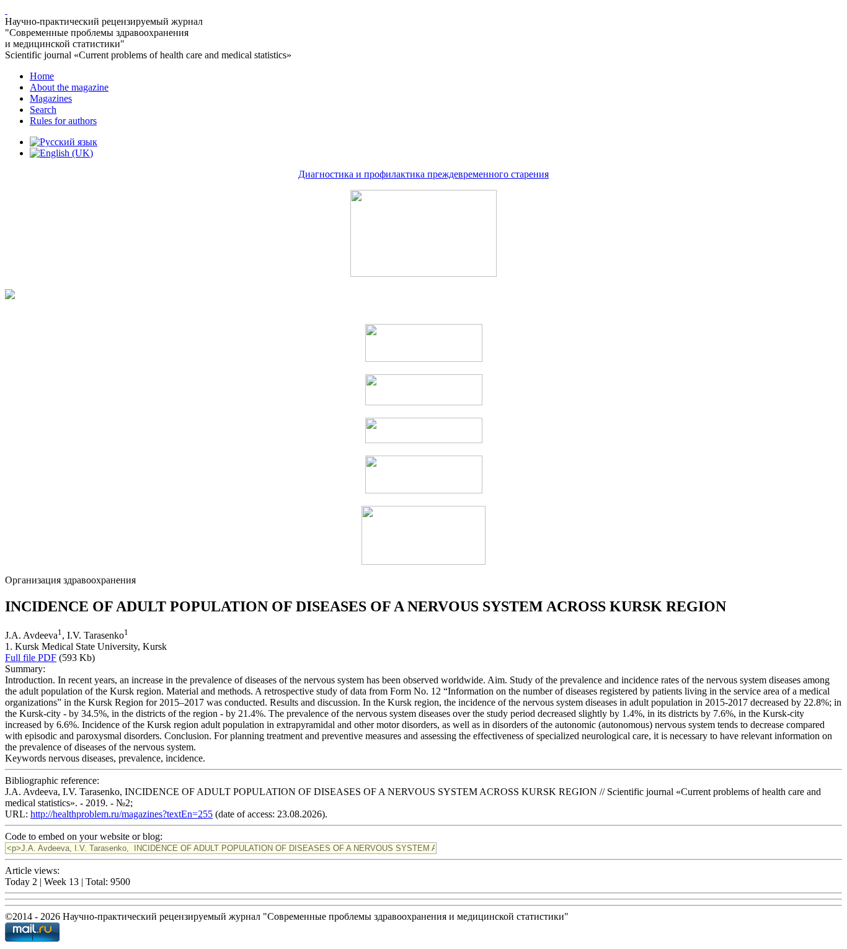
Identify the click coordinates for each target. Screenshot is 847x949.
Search (43, 109)
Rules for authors (63, 120)
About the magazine (69, 87)
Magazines (51, 98)
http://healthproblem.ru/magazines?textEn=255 (121, 814)
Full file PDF (30, 657)
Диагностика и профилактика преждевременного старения (423, 174)
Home (42, 76)
